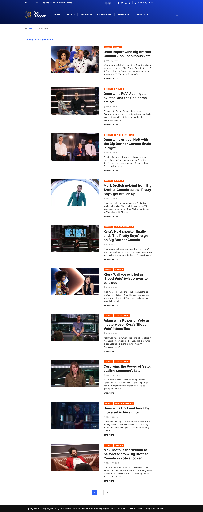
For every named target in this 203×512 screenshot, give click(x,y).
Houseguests (104, 14)
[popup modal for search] (173, 14)
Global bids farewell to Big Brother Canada (53, 3)
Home (57, 14)
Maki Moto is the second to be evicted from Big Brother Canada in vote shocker (126, 454)
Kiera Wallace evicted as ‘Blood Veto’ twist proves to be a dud (126, 278)
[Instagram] (126, 3)
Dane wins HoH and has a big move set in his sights (127, 410)
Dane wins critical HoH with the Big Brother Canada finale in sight (127, 144)
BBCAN (107, 47)
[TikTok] (129, 3)
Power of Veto (122, 316)
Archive (85, 14)
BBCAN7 (117, 47)
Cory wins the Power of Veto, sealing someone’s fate (127, 368)
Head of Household (124, 135)
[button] (106, 3)
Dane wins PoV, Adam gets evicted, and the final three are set (125, 98)
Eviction (119, 89)
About (70, 14)
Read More (109, 79)
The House (123, 14)
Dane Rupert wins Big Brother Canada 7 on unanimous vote (127, 54)
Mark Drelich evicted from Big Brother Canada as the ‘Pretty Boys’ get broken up (127, 190)
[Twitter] (122, 3)
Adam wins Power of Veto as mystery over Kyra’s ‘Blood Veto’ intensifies (127, 324)
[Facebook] (118, 3)
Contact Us (142, 14)
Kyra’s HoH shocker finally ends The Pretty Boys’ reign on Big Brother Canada (126, 236)
